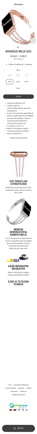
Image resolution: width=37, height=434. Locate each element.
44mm (18, 81)
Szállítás (28, 388)
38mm (10, 75)
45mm (26, 81)
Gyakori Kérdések (11, 388)
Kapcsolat (21, 388)
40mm (18, 75)
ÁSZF (10, 385)
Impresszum (14, 391)
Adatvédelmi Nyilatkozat (21, 385)
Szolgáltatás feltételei (18, 395)
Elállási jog (23, 391)
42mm (10, 81)
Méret (18, 70)
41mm (26, 75)
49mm (18, 88)
